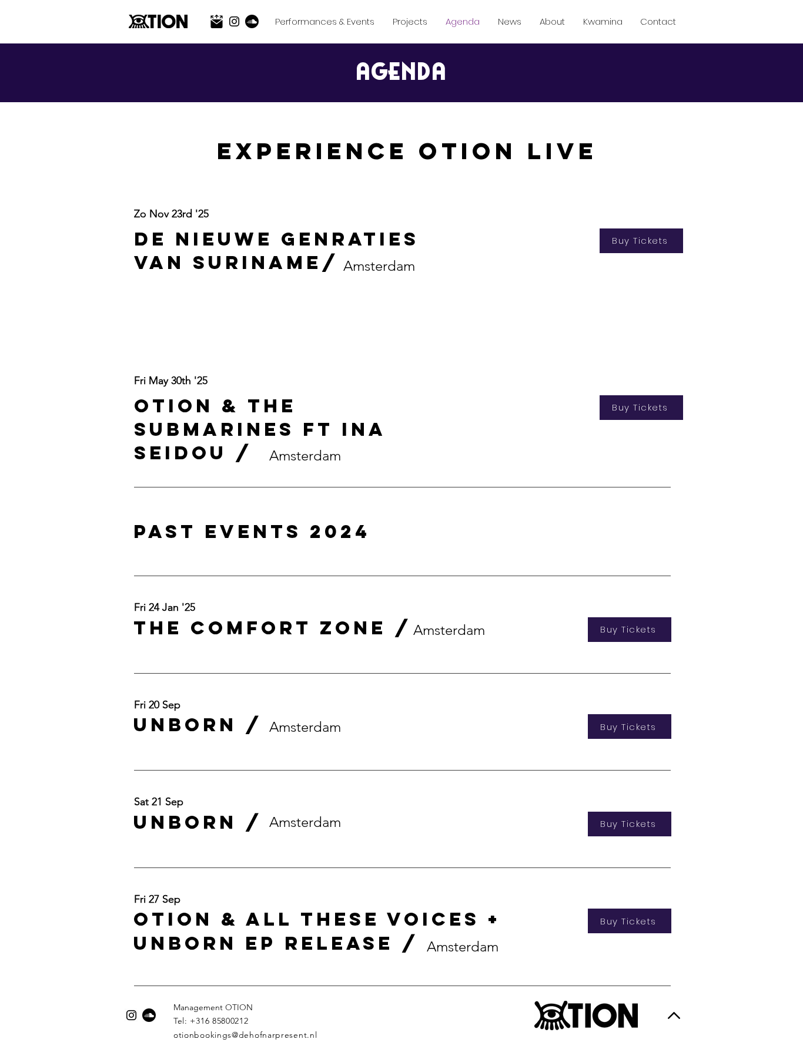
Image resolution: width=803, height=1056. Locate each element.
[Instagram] (234, 21)
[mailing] (216, 21)
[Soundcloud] (252, 21)
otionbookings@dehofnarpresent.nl (245, 1035)
